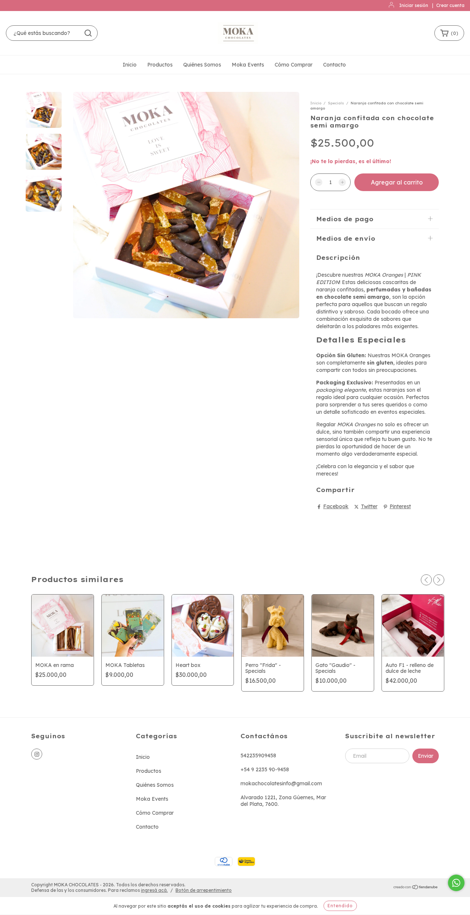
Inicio (130, 64)
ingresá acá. (154, 890)
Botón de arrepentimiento (204, 890)
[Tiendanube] (416, 888)
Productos (160, 64)
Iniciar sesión (413, 5)
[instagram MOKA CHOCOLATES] (36, 754)
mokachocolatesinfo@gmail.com (281, 783)
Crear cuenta (450, 5)
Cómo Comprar (293, 64)
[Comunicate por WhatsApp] (456, 883)
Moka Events (248, 64)
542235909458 (258, 755)
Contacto (334, 64)
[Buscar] (88, 33)
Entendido (340, 905)
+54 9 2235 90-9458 (265, 769)
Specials (336, 103)
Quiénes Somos (202, 64)
